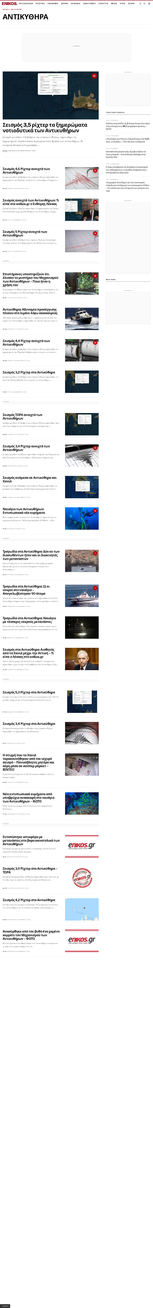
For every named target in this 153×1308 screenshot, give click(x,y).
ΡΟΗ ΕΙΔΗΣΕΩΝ (26, 3)
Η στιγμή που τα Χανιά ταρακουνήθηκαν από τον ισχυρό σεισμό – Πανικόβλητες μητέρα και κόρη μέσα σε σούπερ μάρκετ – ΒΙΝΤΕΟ (28, 762)
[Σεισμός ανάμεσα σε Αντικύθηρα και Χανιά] (82, 487)
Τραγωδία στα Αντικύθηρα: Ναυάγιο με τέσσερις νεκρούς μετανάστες (29, 620)
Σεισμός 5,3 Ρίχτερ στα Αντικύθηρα (29, 692)
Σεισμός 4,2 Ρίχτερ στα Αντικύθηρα (29, 900)
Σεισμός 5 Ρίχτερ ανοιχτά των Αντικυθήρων (25, 233)
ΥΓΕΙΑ (122, 3)
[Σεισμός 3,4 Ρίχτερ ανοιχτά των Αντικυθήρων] (82, 455)
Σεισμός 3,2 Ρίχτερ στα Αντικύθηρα (29, 372)
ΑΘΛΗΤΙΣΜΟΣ (89, 3)
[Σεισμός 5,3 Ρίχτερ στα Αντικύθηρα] (82, 702)
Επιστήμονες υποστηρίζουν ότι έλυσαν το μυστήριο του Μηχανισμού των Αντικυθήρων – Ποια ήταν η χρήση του (30, 279)
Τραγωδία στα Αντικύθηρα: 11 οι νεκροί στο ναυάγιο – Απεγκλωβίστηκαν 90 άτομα (26, 589)
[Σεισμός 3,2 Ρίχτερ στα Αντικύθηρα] (82, 382)
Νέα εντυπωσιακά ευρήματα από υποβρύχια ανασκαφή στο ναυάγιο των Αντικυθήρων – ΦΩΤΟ (28, 797)
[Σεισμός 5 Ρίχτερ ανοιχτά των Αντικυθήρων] (82, 241)
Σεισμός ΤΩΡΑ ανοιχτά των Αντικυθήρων (22, 416)
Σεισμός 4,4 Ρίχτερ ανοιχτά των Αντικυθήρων (26, 342)
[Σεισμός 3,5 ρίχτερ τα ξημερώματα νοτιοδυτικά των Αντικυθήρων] (51, 96)
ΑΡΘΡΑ (131, 3)
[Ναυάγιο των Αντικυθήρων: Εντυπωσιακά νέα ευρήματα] (82, 518)
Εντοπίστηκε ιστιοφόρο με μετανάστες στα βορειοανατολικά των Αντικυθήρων (31, 840)
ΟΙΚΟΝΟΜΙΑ (52, 3)
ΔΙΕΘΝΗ (64, 3)
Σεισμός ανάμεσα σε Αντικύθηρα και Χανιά (30, 479)
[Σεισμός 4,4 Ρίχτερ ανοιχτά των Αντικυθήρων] (82, 350)
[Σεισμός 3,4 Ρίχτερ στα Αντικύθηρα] (82, 733)
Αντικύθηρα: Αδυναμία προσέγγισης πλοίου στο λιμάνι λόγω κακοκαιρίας (30, 311)
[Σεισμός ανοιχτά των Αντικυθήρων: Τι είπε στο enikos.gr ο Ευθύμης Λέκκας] (82, 210)
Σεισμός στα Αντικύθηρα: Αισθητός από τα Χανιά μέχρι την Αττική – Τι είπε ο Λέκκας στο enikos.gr (28, 653)
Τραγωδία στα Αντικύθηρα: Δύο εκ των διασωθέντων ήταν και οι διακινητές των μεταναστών (31, 555)
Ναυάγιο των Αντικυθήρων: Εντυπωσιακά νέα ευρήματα (24, 511)
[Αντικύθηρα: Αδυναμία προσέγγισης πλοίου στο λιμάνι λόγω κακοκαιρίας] (82, 319)
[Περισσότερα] (140, 3)
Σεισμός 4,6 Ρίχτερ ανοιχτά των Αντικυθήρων (26, 170)
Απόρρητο (5, 1306)
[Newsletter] (149, 4)
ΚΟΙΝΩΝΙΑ (75, 3)
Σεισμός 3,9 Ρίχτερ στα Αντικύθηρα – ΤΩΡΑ (30, 870)
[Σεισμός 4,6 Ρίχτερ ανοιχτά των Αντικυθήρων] (82, 178)
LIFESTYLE (103, 3)
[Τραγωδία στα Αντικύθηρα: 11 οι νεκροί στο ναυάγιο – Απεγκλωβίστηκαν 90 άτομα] (82, 596)
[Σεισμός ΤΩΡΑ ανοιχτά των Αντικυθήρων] (82, 424)
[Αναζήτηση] (144, 4)
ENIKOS (10, 3)
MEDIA (114, 3)
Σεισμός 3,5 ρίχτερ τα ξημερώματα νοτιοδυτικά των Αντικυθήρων (45, 128)
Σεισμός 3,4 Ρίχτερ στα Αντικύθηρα (29, 724)
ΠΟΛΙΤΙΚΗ (40, 3)
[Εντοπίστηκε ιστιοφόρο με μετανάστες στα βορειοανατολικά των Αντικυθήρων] (82, 846)
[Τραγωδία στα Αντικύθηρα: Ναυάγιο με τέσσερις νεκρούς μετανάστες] (82, 627)
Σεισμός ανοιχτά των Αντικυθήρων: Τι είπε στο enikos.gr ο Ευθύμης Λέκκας (31, 202)
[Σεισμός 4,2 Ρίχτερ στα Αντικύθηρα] (82, 909)
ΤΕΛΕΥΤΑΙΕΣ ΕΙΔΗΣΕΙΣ (115, 112)
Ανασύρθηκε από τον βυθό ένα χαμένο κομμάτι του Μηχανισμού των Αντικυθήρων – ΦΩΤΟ (31, 935)
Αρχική (6, 9)
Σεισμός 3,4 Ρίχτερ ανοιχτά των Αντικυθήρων (26, 448)
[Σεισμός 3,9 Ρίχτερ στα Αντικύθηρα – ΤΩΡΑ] (82, 878)
